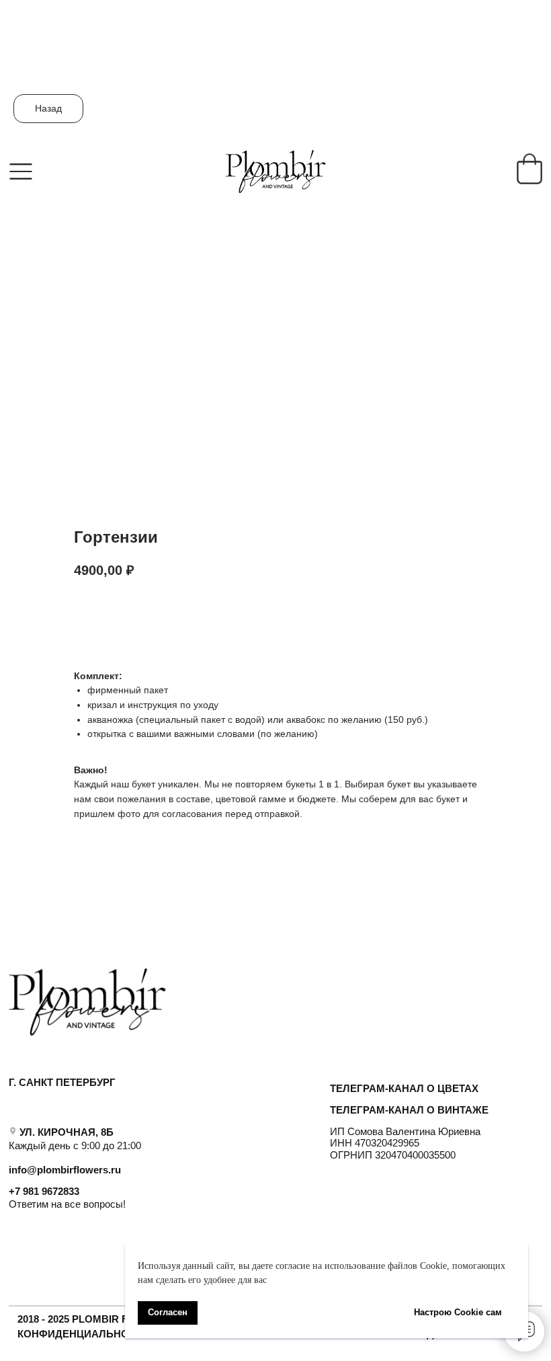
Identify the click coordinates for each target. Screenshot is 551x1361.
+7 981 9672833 (44, 1191)
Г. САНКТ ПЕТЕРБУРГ (62, 1082)
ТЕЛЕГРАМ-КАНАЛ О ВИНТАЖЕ (409, 1110)
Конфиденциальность (83, 1333)
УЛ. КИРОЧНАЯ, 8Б (66, 1132)
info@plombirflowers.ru (65, 1169)
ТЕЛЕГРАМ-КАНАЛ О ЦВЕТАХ (404, 1088)
